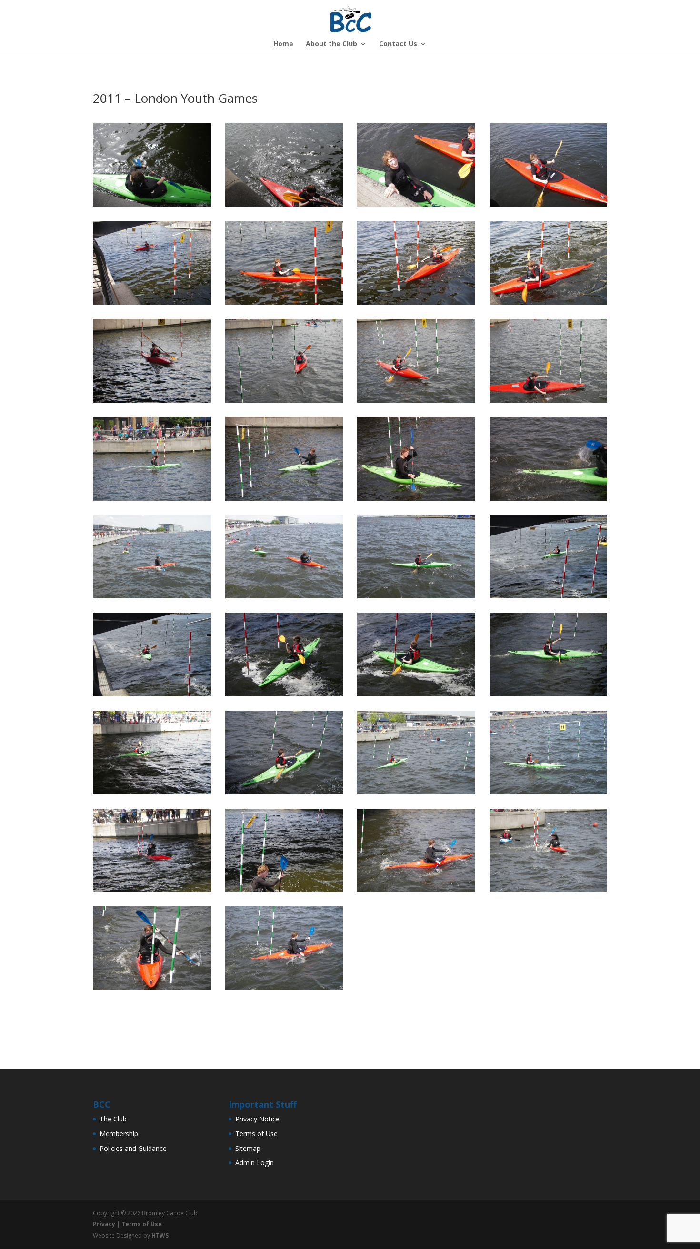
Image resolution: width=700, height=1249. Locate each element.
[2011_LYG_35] (284, 989)
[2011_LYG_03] (416, 206)
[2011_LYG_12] (416, 402)
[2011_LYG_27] (284, 794)
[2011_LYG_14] (152, 500)
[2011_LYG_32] (416, 891)
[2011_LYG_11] (284, 402)
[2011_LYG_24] (416, 696)
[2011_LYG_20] (416, 598)
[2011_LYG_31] (284, 891)
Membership (119, 1133)
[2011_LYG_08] (549, 304)
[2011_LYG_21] (549, 598)
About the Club (331, 44)
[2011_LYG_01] (152, 206)
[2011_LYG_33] (549, 891)
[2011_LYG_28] (416, 794)
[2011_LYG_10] (152, 402)
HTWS (160, 1235)
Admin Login (254, 1162)
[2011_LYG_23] (284, 696)
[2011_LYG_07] (416, 304)
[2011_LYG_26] (152, 794)
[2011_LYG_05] (152, 304)
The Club (113, 1118)
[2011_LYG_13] (549, 402)
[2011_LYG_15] (284, 500)
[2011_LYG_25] (549, 696)
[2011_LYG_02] (284, 206)
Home (283, 44)
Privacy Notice (257, 1118)
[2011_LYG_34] (152, 989)
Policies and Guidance (133, 1148)
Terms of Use (256, 1133)
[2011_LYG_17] (549, 500)
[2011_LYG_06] (284, 304)
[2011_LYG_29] (549, 794)
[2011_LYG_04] (549, 206)
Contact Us (398, 44)
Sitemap (247, 1148)
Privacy (104, 1224)
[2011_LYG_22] (152, 696)
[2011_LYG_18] (152, 598)
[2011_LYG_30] (152, 891)
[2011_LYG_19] (284, 598)
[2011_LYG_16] (416, 500)
